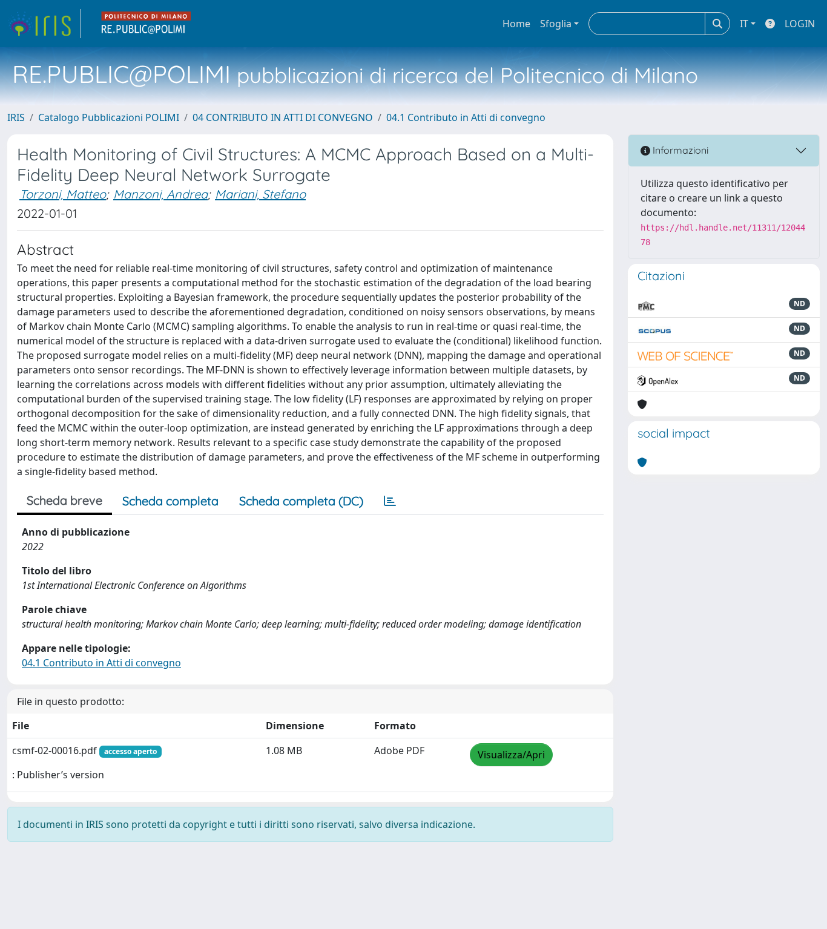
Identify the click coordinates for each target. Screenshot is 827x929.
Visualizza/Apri (511, 754)
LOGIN (800, 23)
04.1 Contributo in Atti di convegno (465, 117)
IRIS (16, 117)
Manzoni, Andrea (160, 194)
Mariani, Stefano (260, 194)
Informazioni (679, 150)
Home (516, 23)
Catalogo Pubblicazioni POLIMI (108, 117)
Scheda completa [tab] (170, 500)
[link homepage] (44, 23)
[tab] (390, 501)
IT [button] (744, 23)
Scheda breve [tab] (64, 500)
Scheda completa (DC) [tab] (301, 500)
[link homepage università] (146, 23)
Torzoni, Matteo (62, 194)
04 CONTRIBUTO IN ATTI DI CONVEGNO (283, 117)
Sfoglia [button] (556, 23)
